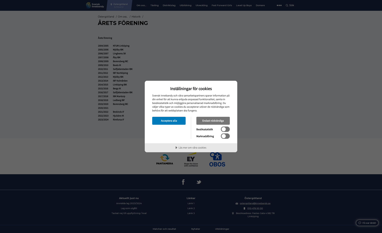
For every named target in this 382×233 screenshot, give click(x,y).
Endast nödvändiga (213, 120)
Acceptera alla (169, 120)
